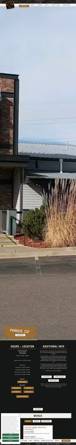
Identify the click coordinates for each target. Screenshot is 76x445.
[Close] (19, 415)
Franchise (36, 440)
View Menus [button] (20, 335)
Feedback (68, 443)
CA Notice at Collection (60, 443)
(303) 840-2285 (22, 353)
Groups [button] (47, 5)
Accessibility (38, 443)
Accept (10, 434)
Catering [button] (39, 5)
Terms (66, 443)
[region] (10, 428)
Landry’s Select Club (47, 440)
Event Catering (22, 396)
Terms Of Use (13, 432)
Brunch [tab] (36, 421)
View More (38, 409)
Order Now (22, 381)
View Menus (46, 376)
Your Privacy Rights (52, 443)
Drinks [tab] (28, 421)
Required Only (10, 437)
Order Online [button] (66, 5)
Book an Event (59, 376)
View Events (53, 380)
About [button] (20, 5)
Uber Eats (29, 391)
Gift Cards (24, 440)
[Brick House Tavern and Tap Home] (10, 5)
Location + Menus (30, 5)
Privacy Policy (43, 443)
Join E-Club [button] (66, 440)
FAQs (30, 440)
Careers (60, 386)
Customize (11, 440)
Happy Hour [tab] (46, 421)
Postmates (16, 391)
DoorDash (16, 388)
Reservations (24, 6)
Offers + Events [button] (56, 5)
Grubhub (28, 388)
